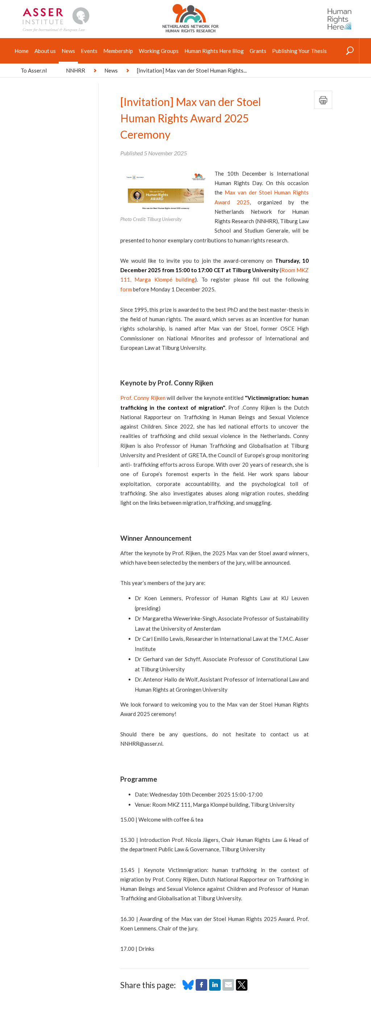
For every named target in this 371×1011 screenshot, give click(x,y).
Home (21, 51)
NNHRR (75, 70)
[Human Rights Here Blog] (339, 19)
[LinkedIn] (215, 988)
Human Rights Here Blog (214, 51)
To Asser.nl (34, 70)
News (68, 51)
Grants (258, 51)
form (126, 289)
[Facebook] (201, 988)
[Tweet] (241, 988)
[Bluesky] (188, 988)
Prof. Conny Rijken (143, 397)
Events (89, 51)
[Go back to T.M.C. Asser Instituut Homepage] (67, 9)
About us (45, 51)
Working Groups (159, 51)
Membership (118, 51)
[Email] (228, 988)
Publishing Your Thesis (299, 51)
